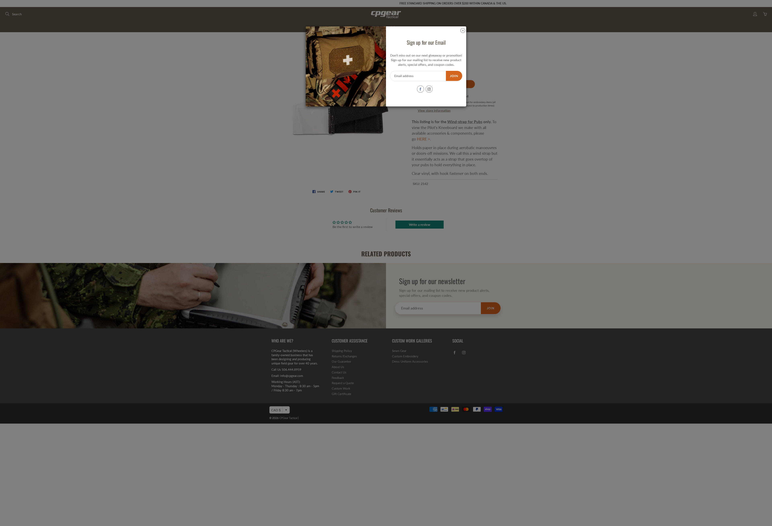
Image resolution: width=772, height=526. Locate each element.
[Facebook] (420, 89)
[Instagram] (429, 89)
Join (454, 76)
